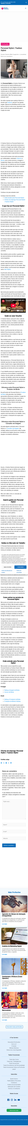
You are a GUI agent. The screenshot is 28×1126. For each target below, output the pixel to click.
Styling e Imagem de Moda (11, 690)
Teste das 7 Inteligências (14, 1061)
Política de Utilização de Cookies (6, 571)
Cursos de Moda (9, 692)
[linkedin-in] (15, 1100)
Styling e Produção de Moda (12, 699)
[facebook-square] (8, 1100)
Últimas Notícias (14, 1048)
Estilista (9, 102)
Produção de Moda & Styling (12, 701)
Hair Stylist (7, 269)
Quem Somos (14, 1078)
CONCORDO (20, 567)
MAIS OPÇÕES (7, 567)
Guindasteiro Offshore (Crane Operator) (12, 977)
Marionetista (6, 1010)
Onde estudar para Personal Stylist (14, 197)
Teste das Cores (14, 1059)
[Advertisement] (14, 26)
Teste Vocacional (14, 1063)
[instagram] (12, 1100)
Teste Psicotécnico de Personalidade (14, 1065)
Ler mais (4, 924)
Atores (3, 160)
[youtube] (19, 1100)
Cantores (19, 158)
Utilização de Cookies (14, 1086)
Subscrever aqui (14, 1110)
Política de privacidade (19, 571)
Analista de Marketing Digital (12, 946)
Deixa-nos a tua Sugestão (14, 1050)
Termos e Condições (14, 1088)
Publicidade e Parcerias (14, 1080)
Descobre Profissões (14, 1042)
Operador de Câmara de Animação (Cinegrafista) (13, 915)
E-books (14, 1046)
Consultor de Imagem (13, 428)
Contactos (14, 1082)
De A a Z (14, 1044)
